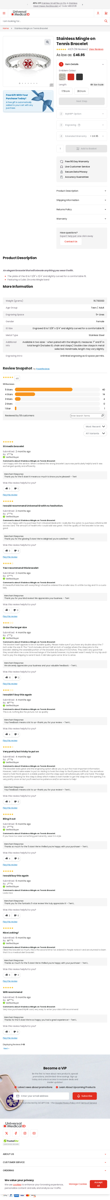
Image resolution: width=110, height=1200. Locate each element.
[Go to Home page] (20, 13)
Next (6, 1048)
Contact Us (70, 241)
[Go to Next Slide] (82, 4)
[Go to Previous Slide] (27, 4)
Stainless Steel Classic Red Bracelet (55, 4)
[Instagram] (25, 1133)
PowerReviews (43, 368)
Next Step (81, 101)
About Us (8, 1154)
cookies (17, 1184)
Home (6, 28)
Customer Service (14, 1162)
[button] (79, 125)
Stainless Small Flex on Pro (53, 3)
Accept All (98, 1184)
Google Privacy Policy (65, 1102)
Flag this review (10, 494)
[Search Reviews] (102, 415)
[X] (6, 1133)
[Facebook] (15, 1133)
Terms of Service (88, 1102)
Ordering (8, 1170)
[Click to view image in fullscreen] (47, 42)
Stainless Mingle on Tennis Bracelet (31, 28)
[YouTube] (34, 1133)
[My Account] (98, 13)
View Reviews (96, 49)
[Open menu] (4, 13)
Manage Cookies (78, 1184)
